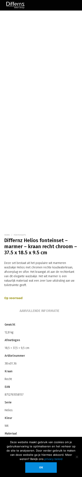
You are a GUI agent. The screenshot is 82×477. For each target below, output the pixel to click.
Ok (41, 467)
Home (7, 235)
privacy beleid (53, 459)
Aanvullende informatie (39, 311)
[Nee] (77, 457)
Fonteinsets (20, 235)
